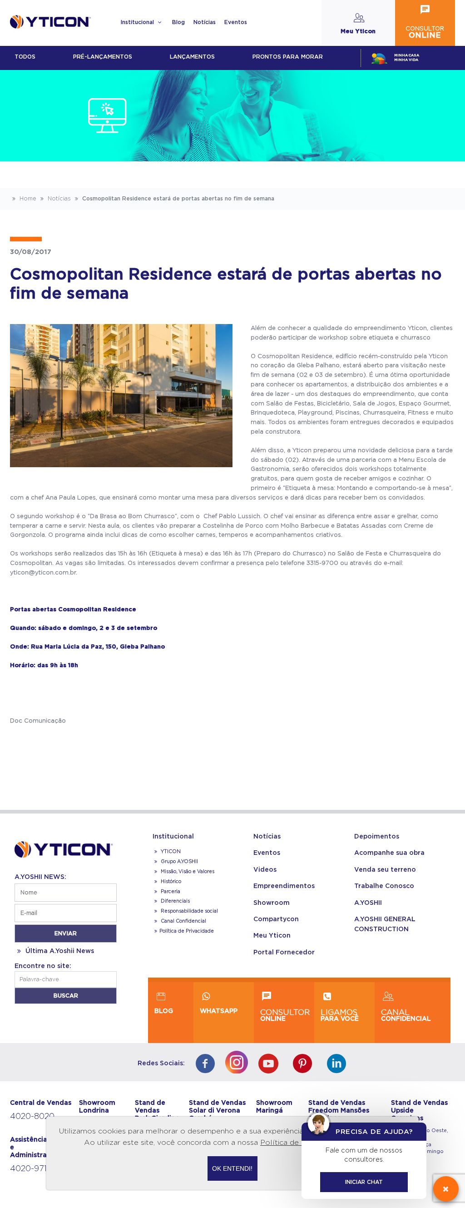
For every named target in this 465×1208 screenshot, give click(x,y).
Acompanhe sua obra (389, 853)
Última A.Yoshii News (59, 951)
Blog (178, 22)
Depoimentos (376, 837)
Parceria (169, 891)
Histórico (170, 881)
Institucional (138, 22)
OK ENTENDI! (232, 1168)
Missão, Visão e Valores (186, 871)
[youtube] (270, 1065)
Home (27, 198)
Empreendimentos (284, 886)
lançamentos (192, 57)
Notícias (204, 22)
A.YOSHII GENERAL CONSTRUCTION (385, 924)
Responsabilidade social (188, 911)
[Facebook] (207, 1065)
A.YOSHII (368, 903)
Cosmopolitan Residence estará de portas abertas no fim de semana (177, 198)
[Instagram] (238, 1060)
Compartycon (276, 919)
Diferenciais (174, 901)
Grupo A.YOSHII (178, 861)
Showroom (271, 903)
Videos (265, 870)
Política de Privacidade (186, 931)
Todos (25, 57)
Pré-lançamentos (102, 57)
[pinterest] (305, 1065)
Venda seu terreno (385, 870)
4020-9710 (31, 1169)
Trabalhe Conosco (384, 886)
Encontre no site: (43, 966)
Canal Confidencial (182, 921)
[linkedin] (339, 1065)
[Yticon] (66, 848)
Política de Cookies (295, 1142)
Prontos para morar (287, 57)
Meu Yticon (272, 936)
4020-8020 (32, 1117)
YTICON (170, 851)
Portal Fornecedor (284, 952)
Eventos (235, 22)
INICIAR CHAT (364, 1182)
